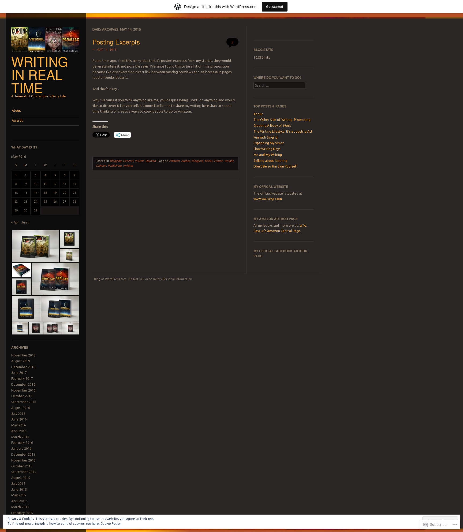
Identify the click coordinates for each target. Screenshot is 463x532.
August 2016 (20, 408)
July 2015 (18, 483)
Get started (274, 7)
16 (25, 192)
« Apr (15, 222)
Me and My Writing (267, 155)
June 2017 (19, 372)
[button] (35, 246)
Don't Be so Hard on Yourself (275, 166)
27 (64, 201)
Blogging (115, 160)
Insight (139, 160)
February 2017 (22, 378)
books (208, 160)
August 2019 (20, 361)
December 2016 (23, 384)
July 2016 (18, 413)
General (128, 160)
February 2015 (22, 513)
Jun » (25, 222)
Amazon (174, 160)
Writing (128, 165)
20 (64, 192)
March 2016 (20, 437)
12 (55, 183)
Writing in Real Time (39, 74)
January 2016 (21, 448)
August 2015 (20, 477)
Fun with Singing (265, 137)
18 (45, 192)
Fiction (218, 160)
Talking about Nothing (270, 160)
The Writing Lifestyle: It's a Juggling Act (282, 131)
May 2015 (18, 495)
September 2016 (23, 402)
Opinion (150, 160)
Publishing (114, 165)
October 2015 (21, 466)
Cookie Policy (110, 523)
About (16, 110)
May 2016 (18, 425)
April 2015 (19, 501)
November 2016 (23, 390)
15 (16, 192)
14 (74, 183)
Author (185, 160)
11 (45, 183)
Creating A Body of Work (272, 125)
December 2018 (23, 367)
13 (64, 183)
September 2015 (23, 472)
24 (35, 201)
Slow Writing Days (266, 149)
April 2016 (19, 431)
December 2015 (23, 454)
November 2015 (23, 460)
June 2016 (19, 419)
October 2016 (21, 396)
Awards (17, 120)
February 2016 (22, 442)
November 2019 (23, 355)
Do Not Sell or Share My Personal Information (160, 279)
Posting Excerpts (116, 41)
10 (35, 183)
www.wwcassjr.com (267, 198)
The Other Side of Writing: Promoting (281, 119)
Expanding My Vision (268, 143)
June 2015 (19, 489)
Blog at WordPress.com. (110, 279)
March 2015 (20, 507)
